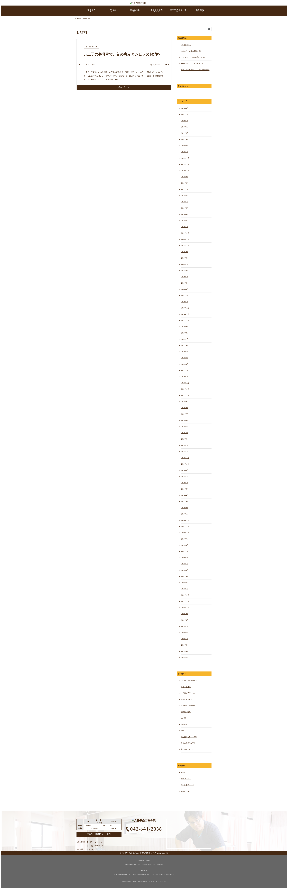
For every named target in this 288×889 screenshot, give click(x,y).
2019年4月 (184, 645)
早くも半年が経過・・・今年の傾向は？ (195, 70)
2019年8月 (184, 620)
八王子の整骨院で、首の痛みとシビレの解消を (122, 54)
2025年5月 (184, 202)
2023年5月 (184, 352)
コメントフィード (187, 785)
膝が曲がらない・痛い (189, 737)
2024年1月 (184, 302)
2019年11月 (185, 601)
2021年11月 (185, 458)
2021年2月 (184, 508)
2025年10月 (185, 171)
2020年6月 (184, 558)
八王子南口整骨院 (144, 861)
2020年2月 (184, 582)
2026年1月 (184, 152)
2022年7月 (184, 414)
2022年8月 (184, 408)
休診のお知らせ (186, 699)
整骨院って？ (186, 712)
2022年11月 (185, 389)
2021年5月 (184, 489)
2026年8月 (184, 108)
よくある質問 (157, 11)
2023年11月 (185, 314)
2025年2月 (184, 220)
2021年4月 (184, 495)
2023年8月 (184, 333)
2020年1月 (184, 589)
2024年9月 (184, 252)
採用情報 (200, 11)
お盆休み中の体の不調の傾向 (191, 51)
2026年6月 (184, 121)
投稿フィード (186, 779)
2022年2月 (184, 445)
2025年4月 (184, 208)
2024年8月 (184, 258)
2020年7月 (184, 551)
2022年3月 (184, 439)
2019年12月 (185, 595)
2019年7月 (184, 626)
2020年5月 (184, 564)
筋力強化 (184, 724)
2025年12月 (185, 158)
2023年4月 (184, 358)
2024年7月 (184, 264)
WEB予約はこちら (143, 833)
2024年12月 (185, 233)
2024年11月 (185, 239)
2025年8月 (184, 183)
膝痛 (148, 874)
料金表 (113, 11)
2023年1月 (184, 377)
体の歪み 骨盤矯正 (188, 706)
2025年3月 (184, 214)
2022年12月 (185, 383)
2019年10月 (185, 607)
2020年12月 (185, 520)
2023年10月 (185, 320)
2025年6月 (184, 195)
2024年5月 (184, 277)
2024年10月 (185, 245)
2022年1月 (184, 451)
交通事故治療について (189, 693)
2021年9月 (184, 470)
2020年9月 (184, 539)
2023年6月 (184, 345)
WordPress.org (185, 791)
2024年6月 (184, 270)
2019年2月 (184, 657)
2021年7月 (184, 476)
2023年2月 (184, 370)
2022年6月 (184, 420)
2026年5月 (184, 127)
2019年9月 (184, 614)
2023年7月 (184, 339)
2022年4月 (184, 433)
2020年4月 (184, 570)
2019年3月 (184, 651)
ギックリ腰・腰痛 (140, 874)
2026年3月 (184, 139)
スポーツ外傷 (186, 687)
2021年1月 (184, 514)
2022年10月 (185, 395)
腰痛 (182, 730)
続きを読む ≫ (124, 87)
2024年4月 (184, 283)
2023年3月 (184, 364)
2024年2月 (184, 295)
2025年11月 (185, 164)
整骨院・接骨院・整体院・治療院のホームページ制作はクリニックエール (144, 881)
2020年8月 (184, 545)
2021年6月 (184, 483)
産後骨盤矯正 (170, 874)
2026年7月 (184, 114)
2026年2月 (184, 146)
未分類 (183, 718)
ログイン (184, 772)
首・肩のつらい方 (187, 749)
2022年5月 (184, 426)
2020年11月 (185, 526)
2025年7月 (184, 189)
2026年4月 (184, 133)
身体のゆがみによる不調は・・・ (193, 63)
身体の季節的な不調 (188, 743)
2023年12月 (185, 308)
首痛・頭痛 (117, 874)
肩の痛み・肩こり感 (128, 874)
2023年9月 (184, 327)
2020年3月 (184, 576)
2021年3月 (184, 501)
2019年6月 (184, 633)
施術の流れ (135, 11)
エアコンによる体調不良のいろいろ (193, 57)
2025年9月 (184, 177)
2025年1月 (184, 227)
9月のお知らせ (186, 45)
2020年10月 (185, 533)
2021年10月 (185, 464)
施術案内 (144, 870)
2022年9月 (184, 401)
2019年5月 (184, 639)
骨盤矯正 (162, 874)
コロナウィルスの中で (189, 681)
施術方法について (178, 11)
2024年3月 (184, 289)
